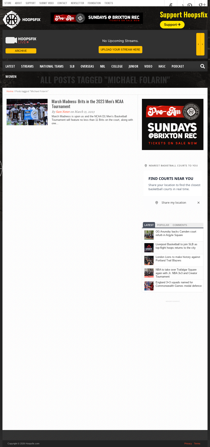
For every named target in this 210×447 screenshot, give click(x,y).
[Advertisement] (172, 363)
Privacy (188, 443)
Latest (10, 66)
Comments (180, 225)
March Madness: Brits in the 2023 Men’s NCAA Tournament (87, 104)
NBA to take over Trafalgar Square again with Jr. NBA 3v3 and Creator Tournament (176, 273)
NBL (102, 66)
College (117, 66)
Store (8, 3)
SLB (72, 66)
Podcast (178, 66)
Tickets (108, 3)
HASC (162, 66)
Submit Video (46, 3)
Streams (27, 66)
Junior (133, 66)
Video (148, 66)
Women (11, 76)
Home (10, 91)
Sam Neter (63, 111)
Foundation (94, 3)
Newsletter (77, 3)
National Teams (52, 66)
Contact (62, 3)
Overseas (87, 66)
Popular (163, 225)
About (18, 3)
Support (31, 3)
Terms (197, 443)
